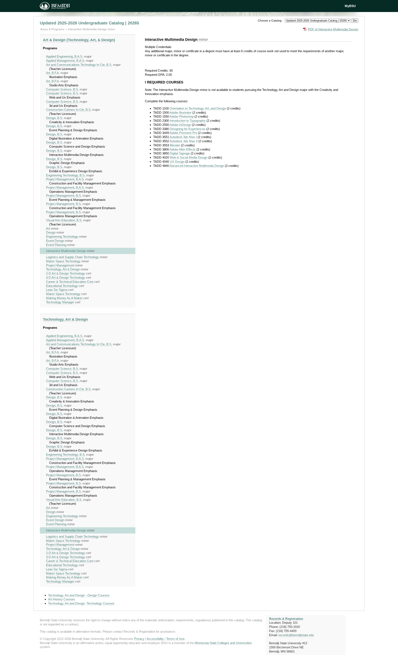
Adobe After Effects (183, 149)
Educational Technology (62, 286)
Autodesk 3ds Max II (184, 141)
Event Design (55, 240)
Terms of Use (175, 639)
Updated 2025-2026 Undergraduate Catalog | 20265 (89, 23)
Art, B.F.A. (53, 73)
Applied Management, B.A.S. (65, 60)
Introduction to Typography (188, 120)
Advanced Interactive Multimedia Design (197, 165)
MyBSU (350, 6)
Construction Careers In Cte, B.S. (68, 109)
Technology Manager (60, 302)
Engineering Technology (62, 236)
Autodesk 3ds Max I (183, 137)
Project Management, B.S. (64, 195)
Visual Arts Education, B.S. (64, 220)
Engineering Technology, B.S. (65, 175)
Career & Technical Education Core (69, 281)
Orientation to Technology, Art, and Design (198, 108)
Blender (175, 145)
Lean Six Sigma (56, 289)
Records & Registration (286, 618)
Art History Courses (61, 599)
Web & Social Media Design (188, 157)
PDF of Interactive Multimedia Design (333, 29)
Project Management (60, 265)
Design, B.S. (54, 118)
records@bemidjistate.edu (296, 635)
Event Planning (56, 245)
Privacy (139, 639)
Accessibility (155, 639)
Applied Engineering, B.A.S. (64, 56)
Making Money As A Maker (64, 298)
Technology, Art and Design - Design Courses (78, 595)
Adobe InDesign (180, 124)
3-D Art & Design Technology (65, 277)
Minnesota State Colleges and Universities (223, 643)
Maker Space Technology (63, 261)
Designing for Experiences (187, 129)
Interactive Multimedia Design (88, 29)
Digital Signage (180, 153)
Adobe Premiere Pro (183, 133)
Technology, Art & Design (63, 269)
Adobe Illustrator (181, 112)
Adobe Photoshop (182, 116)
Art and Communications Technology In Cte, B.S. (79, 64)
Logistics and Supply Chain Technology (72, 257)
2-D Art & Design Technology (65, 273)
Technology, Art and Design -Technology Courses (81, 603)
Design (51, 232)
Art (48, 228)
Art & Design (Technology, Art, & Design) (79, 40)
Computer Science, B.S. (62, 89)
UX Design (177, 161)
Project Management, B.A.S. (65, 179)
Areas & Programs (52, 29)
